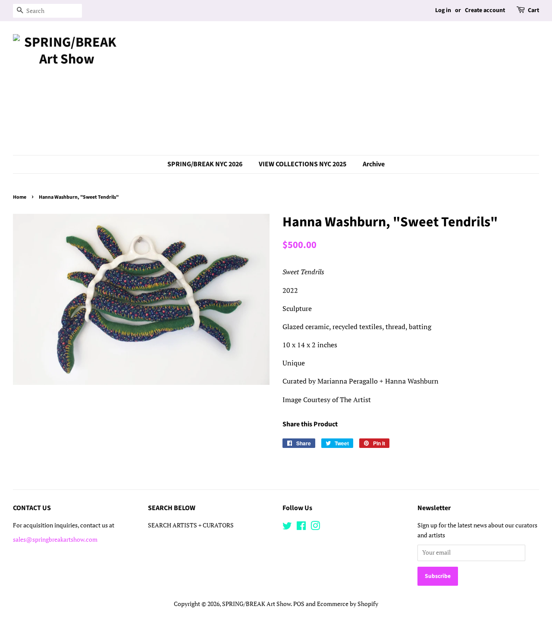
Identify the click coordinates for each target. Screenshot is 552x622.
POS (298, 604)
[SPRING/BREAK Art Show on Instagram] (315, 527)
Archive (374, 164)
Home (19, 197)
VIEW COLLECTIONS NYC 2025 (302, 164)
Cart (533, 10)
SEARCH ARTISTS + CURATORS (191, 525)
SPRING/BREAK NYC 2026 (204, 164)
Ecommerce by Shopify (347, 604)
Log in (443, 10)
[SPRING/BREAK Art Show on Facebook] (301, 527)
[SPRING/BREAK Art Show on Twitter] (287, 527)
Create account (485, 10)
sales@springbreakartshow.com (55, 539)
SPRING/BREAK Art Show (256, 604)
